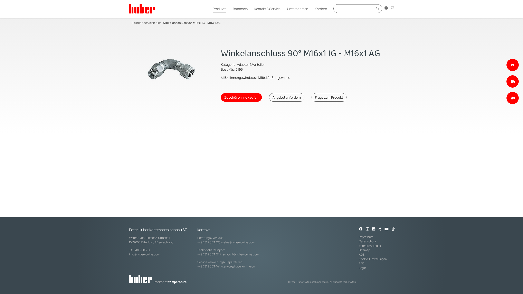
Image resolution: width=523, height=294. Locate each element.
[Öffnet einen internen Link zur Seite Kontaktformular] (512, 65)
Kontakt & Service (267, 9)
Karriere (321, 9)
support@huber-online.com (241, 254)
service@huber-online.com (239, 266)
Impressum (366, 237)
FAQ (361, 263)
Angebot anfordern (287, 97)
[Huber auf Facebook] (361, 229)
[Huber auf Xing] (380, 229)
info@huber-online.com (144, 254)
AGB (362, 254)
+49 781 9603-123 (208, 242)
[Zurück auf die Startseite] (142, 8)
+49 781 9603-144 (208, 266)
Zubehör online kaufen (241, 97)
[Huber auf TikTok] (393, 229)
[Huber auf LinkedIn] (373, 229)
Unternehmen (297, 9)
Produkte (219, 9)
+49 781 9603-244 (209, 254)
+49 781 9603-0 (139, 250)
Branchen (240, 9)
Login (362, 268)
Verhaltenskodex (370, 246)
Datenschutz (367, 241)
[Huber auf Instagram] (367, 229)
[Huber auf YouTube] (386, 229)
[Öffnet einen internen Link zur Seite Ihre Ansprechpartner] (512, 98)
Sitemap (364, 250)
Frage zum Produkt (329, 97)
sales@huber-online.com (238, 242)
